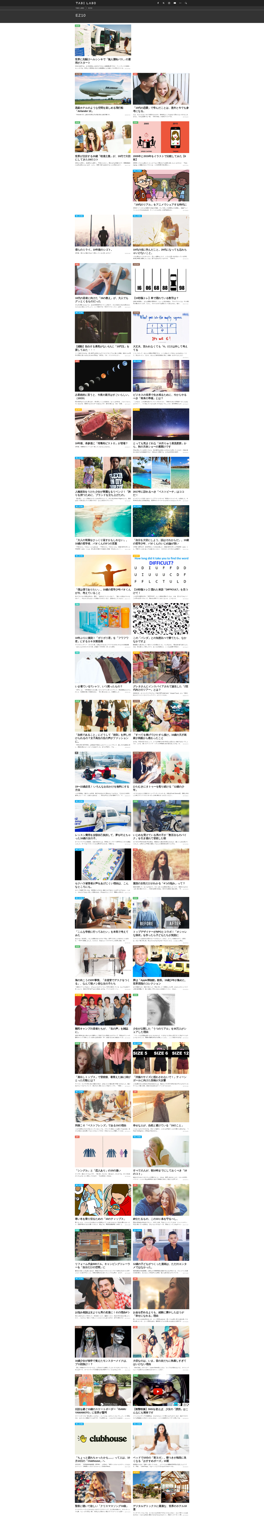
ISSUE (77, 26)
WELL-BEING (137, 171)
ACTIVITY (78, 409)
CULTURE (78, 74)
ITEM (77, 604)
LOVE (135, 74)
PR (76, 753)
